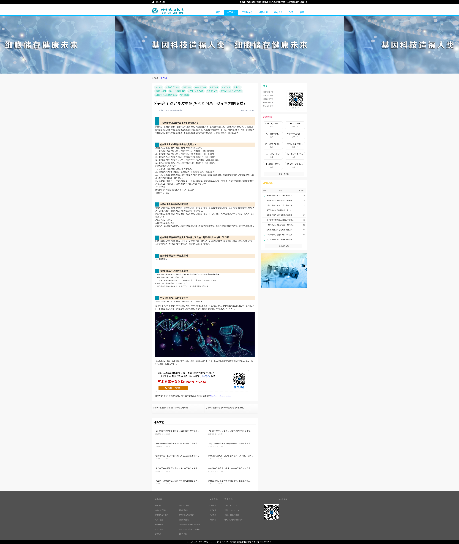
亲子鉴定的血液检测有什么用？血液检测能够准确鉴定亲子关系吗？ (292, 210)
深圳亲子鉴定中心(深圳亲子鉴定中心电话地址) (284, 230)
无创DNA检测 (160, 91)
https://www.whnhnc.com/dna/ (220, 396)
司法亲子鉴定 (184, 510)
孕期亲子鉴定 (212, 91)
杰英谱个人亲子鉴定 (195, 91)
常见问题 (213, 510)
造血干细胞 (226, 87)
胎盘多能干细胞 (200, 87)
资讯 (291, 12)
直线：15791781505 (231, 510)
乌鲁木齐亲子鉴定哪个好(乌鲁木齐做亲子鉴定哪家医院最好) (289, 225)
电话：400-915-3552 (231, 505)
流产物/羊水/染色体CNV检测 (231, 91)
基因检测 (263, 12)
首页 (218, 12)
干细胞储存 (247, 12)
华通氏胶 (237, 87)
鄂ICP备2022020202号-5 (262, 542)
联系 (302, 12)
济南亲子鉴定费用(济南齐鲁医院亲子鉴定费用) (170, 408)
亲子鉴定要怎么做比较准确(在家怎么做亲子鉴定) (285, 220)
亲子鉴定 (231, 12)
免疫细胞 (158, 87)
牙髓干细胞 (187, 87)
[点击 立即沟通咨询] (202, 391)
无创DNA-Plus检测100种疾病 (166, 95)
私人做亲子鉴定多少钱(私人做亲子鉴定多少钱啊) (285, 240)
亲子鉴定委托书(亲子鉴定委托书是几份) (281, 200)
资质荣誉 (213, 520)
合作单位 (213, 515)
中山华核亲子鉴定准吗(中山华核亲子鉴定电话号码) (286, 235)
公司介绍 (213, 505)
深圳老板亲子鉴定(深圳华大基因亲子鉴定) (282, 215)
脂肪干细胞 (214, 87)
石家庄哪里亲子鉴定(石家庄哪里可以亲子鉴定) (284, 195)
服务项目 (278, 12)
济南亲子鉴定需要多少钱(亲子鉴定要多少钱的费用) (225, 408)
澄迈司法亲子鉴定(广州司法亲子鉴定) (281, 205)
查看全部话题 (284, 174)
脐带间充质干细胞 (172, 87)
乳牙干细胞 (184, 95)
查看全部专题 (284, 246)
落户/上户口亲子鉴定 (177, 91)
